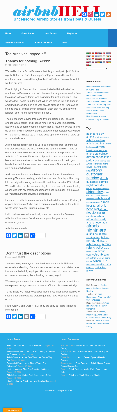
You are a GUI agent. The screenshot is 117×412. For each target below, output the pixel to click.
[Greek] (96, 56)
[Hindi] (101, 56)
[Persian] (104, 59)
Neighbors (72, 33)
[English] (109, 53)
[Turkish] (107, 62)
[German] (93, 56)
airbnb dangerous (102, 188)
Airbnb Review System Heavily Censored (97, 305)
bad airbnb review (96, 269)
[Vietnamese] (87, 65)
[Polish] (107, 59)
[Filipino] (87, 56)
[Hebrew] (98, 56)
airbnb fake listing (102, 195)
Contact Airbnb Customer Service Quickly (97, 288)
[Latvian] (96, 59)
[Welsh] (90, 65)
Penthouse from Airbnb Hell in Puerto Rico (98, 88)
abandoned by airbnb (95, 135)
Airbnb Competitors (14, 42)
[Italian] (109, 56)
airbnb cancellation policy (98, 158)
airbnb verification (92, 264)
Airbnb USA (100, 261)
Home (8, 33)
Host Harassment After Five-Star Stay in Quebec (97, 118)
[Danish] (104, 53)
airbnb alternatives (102, 137)
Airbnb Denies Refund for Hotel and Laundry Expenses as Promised (97, 95)
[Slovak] (93, 62)
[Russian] (87, 62)
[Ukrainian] (109, 62)
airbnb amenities (95, 140)
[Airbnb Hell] (58, 14)
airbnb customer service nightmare (97, 181)
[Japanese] (87, 59)
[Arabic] (87, 53)
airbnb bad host (95, 143)
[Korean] (90, 59)
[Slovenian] (96, 62)
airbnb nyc (103, 241)
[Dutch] (107, 53)
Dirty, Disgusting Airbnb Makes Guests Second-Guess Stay (98, 314)
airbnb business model (96, 148)
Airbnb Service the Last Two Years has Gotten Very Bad (98, 103)
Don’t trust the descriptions (28, 253)
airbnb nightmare (96, 227)
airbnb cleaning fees (102, 160)
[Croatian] (98, 53)
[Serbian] (90, 62)
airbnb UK (100, 258)
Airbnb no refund (97, 238)
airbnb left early (96, 219)
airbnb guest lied (93, 202)
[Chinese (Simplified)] (93, 53)
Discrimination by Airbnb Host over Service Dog (28, 380)
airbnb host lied (96, 207)
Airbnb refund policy (98, 246)
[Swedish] (101, 62)
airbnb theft (91, 257)
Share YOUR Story (43, 42)
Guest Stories (27, 33)
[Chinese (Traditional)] (96, 53)
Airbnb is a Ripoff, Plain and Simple (84, 375)
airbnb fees (90, 198)
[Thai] (104, 62)
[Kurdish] (93, 59)
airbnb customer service (94, 173)
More (64, 42)
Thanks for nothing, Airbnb (27, 60)
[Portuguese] (109, 59)
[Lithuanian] (98, 59)
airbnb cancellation (97, 153)
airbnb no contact (96, 233)
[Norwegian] (101, 59)
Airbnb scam (102, 254)
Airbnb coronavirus (94, 163)
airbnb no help (93, 237)
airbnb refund (93, 244)
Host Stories (51, 33)
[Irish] (107, 56)
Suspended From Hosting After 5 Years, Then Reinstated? (97, 110)
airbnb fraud (102, 198)
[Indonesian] (104, 56)
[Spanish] (98, 62)
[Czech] (101, 53)
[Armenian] (90, 53)
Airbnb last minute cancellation (95, 214)
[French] (90, 56)
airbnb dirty (94, 191)
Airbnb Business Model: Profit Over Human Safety (97, 323)
